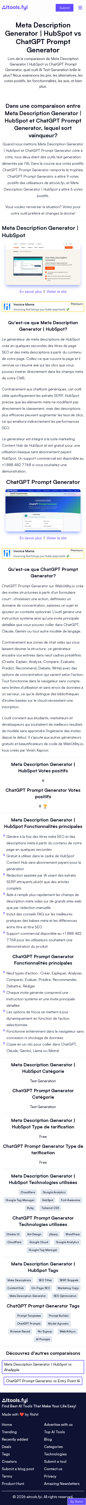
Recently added (15, 1439)
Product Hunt (13, 1483)
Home (7, 1424)
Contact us (53, 1468)
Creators (9, 1461)
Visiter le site (57, 291)
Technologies (55, 1454)
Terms (7, 1476)
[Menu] (80, 8)
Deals (6, 1446)
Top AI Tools (54, 1432)
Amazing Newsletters (62, 1483)
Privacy (50, 1476)
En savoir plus (30, 291)
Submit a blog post (18, 1468)
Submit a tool (55, 1461)
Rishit (34, 1414)
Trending (9, 1432)
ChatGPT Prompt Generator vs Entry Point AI (43, 1381)
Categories (53, 1446)
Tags (6, 1454)
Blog (48, 1439)
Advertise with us (58, 1424)
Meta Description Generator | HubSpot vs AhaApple (38, 1367)
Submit (64, 8)
